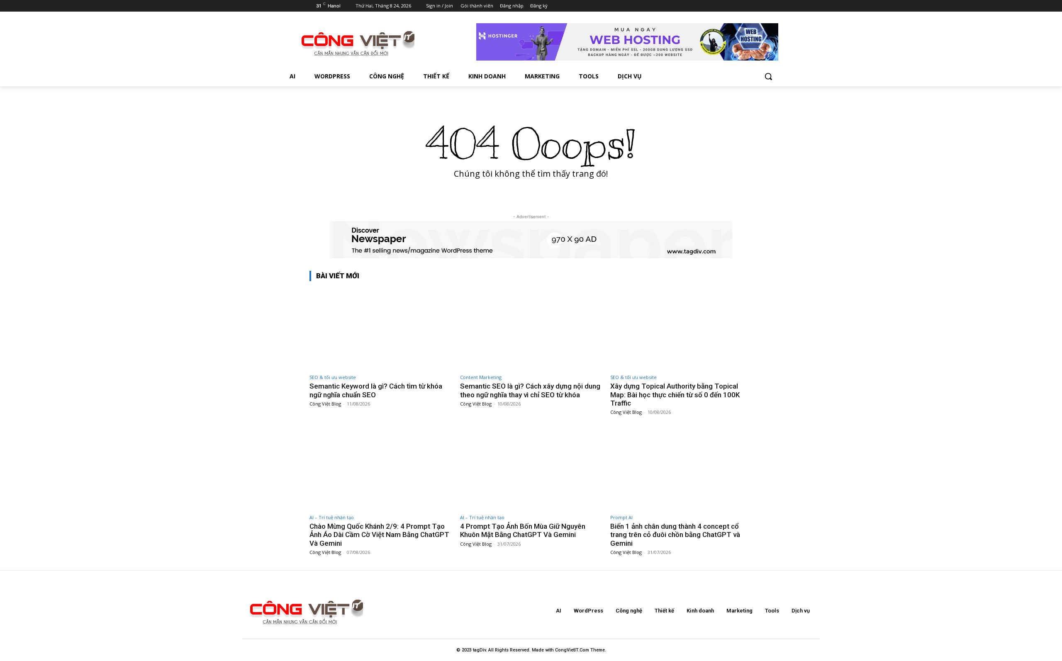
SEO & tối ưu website (332, 377)
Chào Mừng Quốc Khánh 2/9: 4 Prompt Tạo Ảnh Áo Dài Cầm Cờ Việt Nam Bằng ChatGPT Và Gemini (379, 534)
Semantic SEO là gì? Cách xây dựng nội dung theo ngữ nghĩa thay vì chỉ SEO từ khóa (530, 390)
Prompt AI (621, 517)
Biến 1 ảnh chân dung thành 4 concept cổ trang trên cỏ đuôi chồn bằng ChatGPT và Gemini (675, 534)
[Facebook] (701, 6)
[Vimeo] (736, 6)
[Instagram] (713, 6)
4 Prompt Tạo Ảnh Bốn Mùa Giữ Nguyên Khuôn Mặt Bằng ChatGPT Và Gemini (522, 530)
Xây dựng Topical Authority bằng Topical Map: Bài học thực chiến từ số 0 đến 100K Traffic (675, 394)
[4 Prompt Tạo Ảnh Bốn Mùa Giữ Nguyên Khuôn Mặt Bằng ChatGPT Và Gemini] (531, 468)
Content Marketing (481, 377)
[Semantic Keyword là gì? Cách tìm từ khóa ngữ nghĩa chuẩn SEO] (380, 329)
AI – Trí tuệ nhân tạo (331, 517)
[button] (768, 76)
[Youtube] (748, 6)
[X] (725, 6)
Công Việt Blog (325, 404)
